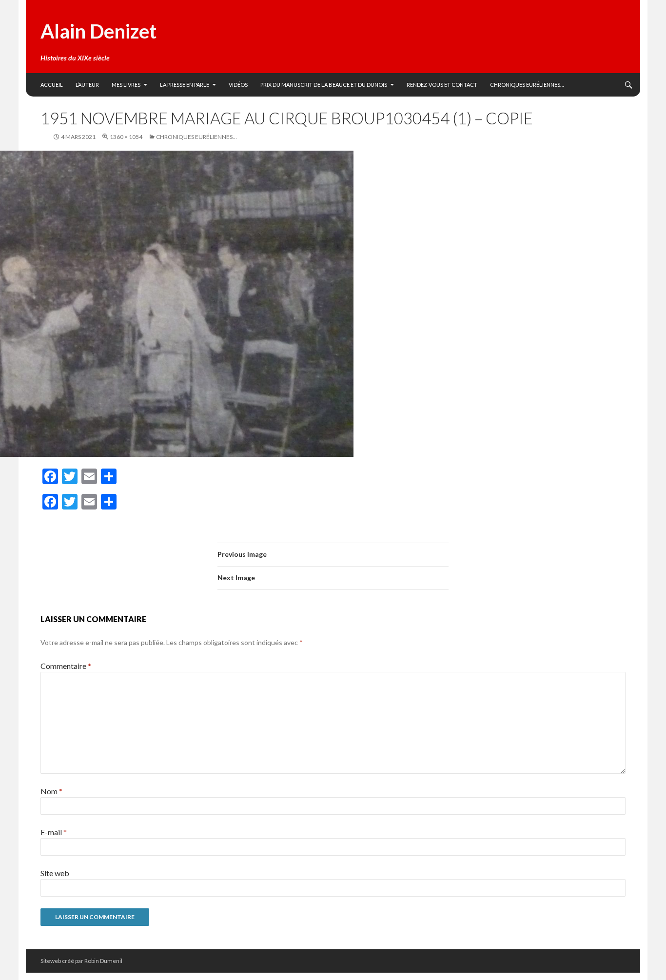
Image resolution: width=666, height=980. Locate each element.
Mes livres (126, 84)
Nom (51, 791)
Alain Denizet (98, 31)
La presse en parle (184, 84)
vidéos (238, 84)
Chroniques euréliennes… (527, 84)
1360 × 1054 (126, 136)
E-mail (53, 832)
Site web (54, 873)
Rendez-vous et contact (442, 84)
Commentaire (65, 665)
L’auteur (87, 84)
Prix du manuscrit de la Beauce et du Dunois (323, 84)
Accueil (51, 84)
